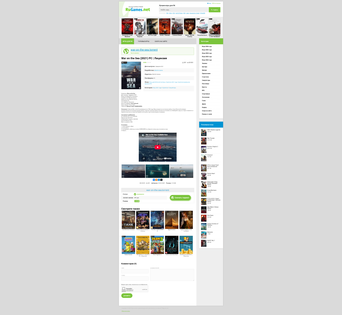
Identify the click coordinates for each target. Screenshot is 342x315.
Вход (210, 3)
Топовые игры (143, 41)
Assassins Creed (194, 13)
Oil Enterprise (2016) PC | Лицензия (186, 255)
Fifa (167, 13)
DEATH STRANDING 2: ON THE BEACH (214, 35)
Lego (187, 13)
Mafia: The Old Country (189, 35)
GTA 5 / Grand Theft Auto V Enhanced (213, 165)
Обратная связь (126, 311)
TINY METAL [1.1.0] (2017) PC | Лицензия (142, 255)
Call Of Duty (179, 13)
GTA (174, 13)
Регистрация (217, 3)
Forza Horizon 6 (202, 35)
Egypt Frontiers (171, 229)
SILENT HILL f (211, 240)
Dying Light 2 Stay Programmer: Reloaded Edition (212, 183)
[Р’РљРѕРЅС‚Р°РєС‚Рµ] (154, 180)
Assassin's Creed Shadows (127, 35)
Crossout (210, 155)
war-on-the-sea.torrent (144, 49)
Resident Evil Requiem (140, 35)
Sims (170, 13)
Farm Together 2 (157, 254)
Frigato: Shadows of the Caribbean (186, 230)
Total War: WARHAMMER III (157, 230)
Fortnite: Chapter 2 (212, 146)
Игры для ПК (127, 41)
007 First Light (152, 35)
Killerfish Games (158, 70)
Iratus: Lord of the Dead (172, 254)
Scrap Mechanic (212, 190)
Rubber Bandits (128, 254)
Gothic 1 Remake (165, 35)
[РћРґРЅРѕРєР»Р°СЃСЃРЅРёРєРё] (156, 180)
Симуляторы (172, 87)
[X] (161, 180)
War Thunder (211, 138)
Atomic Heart (211, 173)
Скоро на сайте (161, 41)
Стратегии (165, 87)
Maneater (210, 232)
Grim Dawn (210, 215)
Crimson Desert (177, 35)
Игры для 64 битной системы (157, 82)
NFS (184, 13)
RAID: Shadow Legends (213, 130)
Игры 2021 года (157, 87)
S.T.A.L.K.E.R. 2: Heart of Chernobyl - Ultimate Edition (213, 200)
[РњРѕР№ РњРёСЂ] (159, 180)
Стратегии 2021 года (171, 82)
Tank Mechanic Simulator (128, 229)
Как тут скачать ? (135, 53)
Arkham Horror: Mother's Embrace (143, 230)
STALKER (202, 13)
